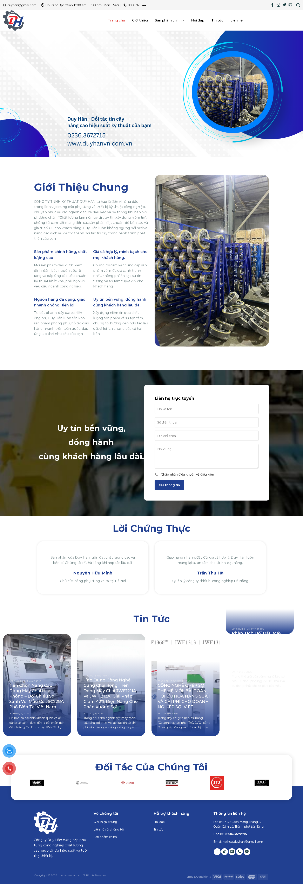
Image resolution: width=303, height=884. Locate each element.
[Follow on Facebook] (272, 5)
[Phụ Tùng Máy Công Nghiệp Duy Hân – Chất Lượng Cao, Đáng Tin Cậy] (23, 20)
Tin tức (217, 20)
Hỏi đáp (197, 20)
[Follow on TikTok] (224, 856)
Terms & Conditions (198, 881)
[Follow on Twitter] (284, 5)
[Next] (271, 572)
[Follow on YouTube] (247, 856)
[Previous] (31, 572)
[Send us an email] (290, 5)
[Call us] (239, 856)
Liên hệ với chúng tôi (109, 835)
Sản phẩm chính (168, 20)
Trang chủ (116, 20)
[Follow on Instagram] (278, 5)
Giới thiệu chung (105, 827)
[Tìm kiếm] (298, 5)
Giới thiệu (140, 20)
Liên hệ (236, 20)
